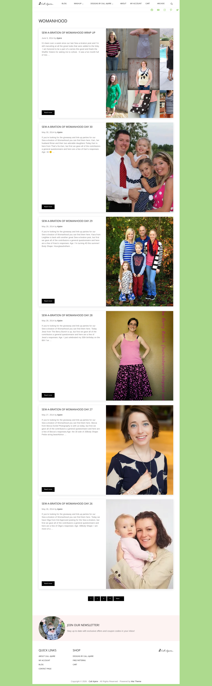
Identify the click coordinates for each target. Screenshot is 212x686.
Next (117, 599)
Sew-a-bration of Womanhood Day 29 (67, 221)
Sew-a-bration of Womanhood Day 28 (67, 315)
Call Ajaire (93, 681)
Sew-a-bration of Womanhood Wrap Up (68, 33)
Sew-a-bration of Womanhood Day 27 (67, 409)
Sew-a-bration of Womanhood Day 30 (67, 127)
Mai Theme (136, 681)
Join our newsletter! (83, 625)
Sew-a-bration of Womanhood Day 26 (67, 503)
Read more (49, 113)
